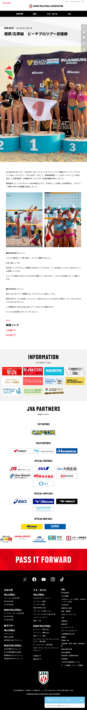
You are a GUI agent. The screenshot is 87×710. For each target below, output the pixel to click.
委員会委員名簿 (66, 649)
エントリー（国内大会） (41, 629)
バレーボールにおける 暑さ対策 (44, 614)
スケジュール (8, 634)
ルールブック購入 (39, 604)
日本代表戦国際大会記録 (12, 652)
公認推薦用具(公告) (68, 634)
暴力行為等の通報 (62, 690)
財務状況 (64, 624)
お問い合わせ (52, 690)
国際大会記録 (8, 637)
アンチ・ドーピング (40, 617)
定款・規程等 (65, 611)
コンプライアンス (67, 627)
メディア (67, 1)
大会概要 (9, 330)
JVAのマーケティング (68, 614)
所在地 (71, 690)
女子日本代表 (8, 604)
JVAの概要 (65, 596)
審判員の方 (37, 659)
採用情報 (64, 659)
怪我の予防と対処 (39, 608)
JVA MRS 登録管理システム (70, 662)
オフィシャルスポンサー (69, 631)
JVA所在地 (65, 605)
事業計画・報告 (66, 608)
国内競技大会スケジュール (13, 640)
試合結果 (9, 335)
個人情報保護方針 (19, 690)
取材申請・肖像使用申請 (69, 655)
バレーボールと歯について (42, 611)
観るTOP (8, 625)
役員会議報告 (65, 652)
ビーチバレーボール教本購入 (43, 645)
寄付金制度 (65, 593)
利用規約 (28, 690)
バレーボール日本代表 (11, 598)
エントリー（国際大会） (41, 633)
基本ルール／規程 (39, 636)
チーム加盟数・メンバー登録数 (72, 665)
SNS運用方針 (36, 690)
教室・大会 (37, 621)
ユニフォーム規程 (39, 601)
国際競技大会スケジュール (13, 655)
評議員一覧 (65, 640)
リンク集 (44, 690)
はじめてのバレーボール (41, 598)
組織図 (63, 637)
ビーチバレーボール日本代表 (14, 613)
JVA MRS (73, 1)
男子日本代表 (8, 601)
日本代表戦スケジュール (12, 649)
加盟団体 (64, 621)
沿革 (62, 618)
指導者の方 (37, 656)
